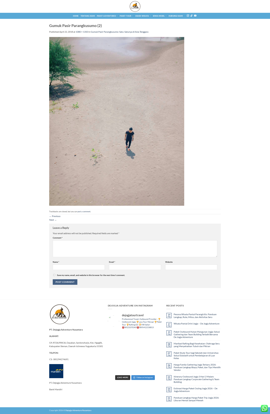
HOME (76, 16)
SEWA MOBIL (159, 16)
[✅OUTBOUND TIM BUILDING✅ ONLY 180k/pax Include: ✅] (156, 369)
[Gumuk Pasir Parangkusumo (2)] (116, 121)
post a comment (83, 211)
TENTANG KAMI (88, 16)
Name (56, 262)
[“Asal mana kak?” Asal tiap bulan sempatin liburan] (114, 335)
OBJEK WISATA (142, 16)
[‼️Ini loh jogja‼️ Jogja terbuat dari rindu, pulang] (128, 352)
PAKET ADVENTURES (106, 16)
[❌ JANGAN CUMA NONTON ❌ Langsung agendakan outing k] (142, 369)
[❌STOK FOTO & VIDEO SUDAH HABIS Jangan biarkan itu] (142, 352)
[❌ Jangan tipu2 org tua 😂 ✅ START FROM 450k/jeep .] (156, 352)
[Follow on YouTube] (195, 15)
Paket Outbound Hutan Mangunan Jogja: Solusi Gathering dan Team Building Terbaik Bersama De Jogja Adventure (197, 334)
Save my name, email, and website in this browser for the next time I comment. (91, 275)
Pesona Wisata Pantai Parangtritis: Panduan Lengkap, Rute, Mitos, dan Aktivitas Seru (195, 315)
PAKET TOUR (125, 16)
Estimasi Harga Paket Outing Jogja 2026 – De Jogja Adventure (195, 389)
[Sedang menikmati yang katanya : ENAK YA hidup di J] (128, 335)
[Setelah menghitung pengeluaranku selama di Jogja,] (128, 344)
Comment (58, 238)
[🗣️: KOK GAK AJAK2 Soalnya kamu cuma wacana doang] (156, 360)
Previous (54, 216)
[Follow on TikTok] (191, 15)
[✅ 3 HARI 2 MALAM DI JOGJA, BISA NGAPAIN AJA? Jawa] (114, 352)
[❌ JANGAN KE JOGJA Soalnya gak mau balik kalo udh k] (156, 344)
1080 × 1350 (82, 31)
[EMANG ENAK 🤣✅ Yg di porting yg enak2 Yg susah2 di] (114, 369)
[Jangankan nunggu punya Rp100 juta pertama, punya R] (114, 344)
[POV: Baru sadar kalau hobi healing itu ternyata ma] (156, 335)
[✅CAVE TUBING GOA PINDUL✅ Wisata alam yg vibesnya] (142, 360)
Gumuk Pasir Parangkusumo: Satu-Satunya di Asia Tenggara (119, 31)
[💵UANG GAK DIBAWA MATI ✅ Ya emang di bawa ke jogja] (114, 360)
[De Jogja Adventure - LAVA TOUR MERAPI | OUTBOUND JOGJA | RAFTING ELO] (135, 6)
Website (169, 262)
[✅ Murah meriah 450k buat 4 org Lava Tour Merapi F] (128, 369)
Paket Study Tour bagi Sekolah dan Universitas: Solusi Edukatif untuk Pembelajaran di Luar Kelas (196, 355)
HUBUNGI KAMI (176, 16)
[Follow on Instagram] (188, 15)
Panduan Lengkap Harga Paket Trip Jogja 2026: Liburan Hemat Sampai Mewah (196, 399)
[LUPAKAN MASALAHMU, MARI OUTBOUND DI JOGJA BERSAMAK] (142, 344)
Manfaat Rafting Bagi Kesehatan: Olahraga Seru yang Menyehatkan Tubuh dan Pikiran (197, 344)
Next (53, 219)
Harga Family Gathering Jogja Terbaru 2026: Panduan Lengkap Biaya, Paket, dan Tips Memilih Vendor (197, 367)
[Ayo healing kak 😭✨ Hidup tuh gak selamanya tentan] (142, 335)
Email (112, 262)
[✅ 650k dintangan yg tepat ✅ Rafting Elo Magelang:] (128, 360)
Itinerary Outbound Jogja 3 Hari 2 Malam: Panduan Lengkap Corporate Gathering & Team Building (196, 379)
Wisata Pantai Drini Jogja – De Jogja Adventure (196, 323)
